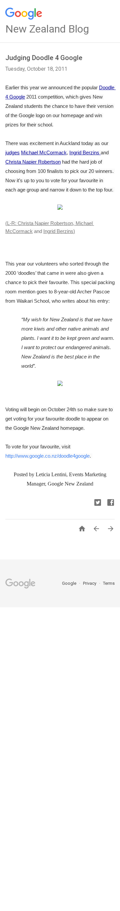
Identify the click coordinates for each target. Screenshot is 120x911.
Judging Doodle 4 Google (43, 58)
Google (69, 583)
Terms (109, 583)
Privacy (90, 583)
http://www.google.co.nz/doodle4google (47, 456)
